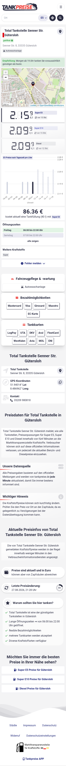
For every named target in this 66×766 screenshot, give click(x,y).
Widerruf (15, 735)
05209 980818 (22, 400)
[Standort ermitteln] (52, 18)
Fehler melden (33, 263)
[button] (33, 84)
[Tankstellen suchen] (60, 18)
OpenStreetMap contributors (51, 105)
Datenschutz (49, 725)
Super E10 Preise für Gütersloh (35, 679)
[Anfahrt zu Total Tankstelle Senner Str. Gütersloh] (60, 31)
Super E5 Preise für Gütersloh (35, 669)
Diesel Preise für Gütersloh (35, 688)
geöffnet (6, 40)
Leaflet (33, 105)
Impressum (29, 725)
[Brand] (19, 7)
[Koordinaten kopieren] (60, 382)
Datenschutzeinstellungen (41, 735)
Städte (13, 725)
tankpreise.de (42, 476)
